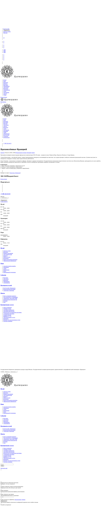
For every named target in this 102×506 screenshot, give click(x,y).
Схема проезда (4, 201)
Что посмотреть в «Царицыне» (10, 297)
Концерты (5, 88)
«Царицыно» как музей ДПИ (10, 298)
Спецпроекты (6, 90)
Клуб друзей (6, 135)
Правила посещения (8, 253)
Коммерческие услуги (7, 304)
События (3, 275)
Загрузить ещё (4, 468)
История (5, 300)
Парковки (5, 131)
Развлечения (6, 269)
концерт (2, 152)
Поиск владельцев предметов (10, 259)
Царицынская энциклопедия (10, 299)
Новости (5, 83)
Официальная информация (9, 260)
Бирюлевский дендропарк (9, 272)
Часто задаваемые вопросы (9, 296)
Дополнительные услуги (9, 317)
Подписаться (6, 137)
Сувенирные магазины (8, 313)
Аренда (5, 93)
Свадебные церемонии (8, 310)
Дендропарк (6, 92)
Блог (4, 302)
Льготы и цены (7, 250)
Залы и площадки (7, 307)
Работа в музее (6, 257)
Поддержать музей (6, 285)
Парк (4, 81)
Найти (2, 465)
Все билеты (3, 102)
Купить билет (4, 97)
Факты (3, 293)
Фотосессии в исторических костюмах (12, 312)
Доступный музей (7, 254)
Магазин (5, 123)
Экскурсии (6, 87)
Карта (4, 271)
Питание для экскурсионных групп (11, 320)
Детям (4, 95)
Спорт (4, 91)
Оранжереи (6, 267)
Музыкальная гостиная (20, 152)
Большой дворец (31, 152)
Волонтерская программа (9, 289)
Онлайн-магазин (7, 315)
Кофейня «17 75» (7, 316)
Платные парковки (7, 321)
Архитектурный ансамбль (9, 266)
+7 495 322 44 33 (5, 194)
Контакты (5, 82)
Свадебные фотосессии (8, 311)
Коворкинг (6, 318)
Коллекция (5, 258)
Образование (6, 86)
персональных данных (20, 499)
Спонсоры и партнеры (8, 290)
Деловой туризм (7, 308)
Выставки (5, 85)
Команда (5, 255)
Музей (4, 80)
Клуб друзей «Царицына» (9, 288)
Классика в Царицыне (15, 172)
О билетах (5, 136)
